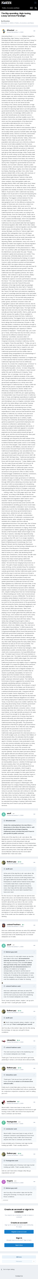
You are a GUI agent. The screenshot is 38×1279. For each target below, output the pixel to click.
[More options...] (34, 31)
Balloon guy (11, 862)
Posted (15, 32)
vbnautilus (11, 1040)
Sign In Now (19, 1245)
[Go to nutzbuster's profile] (4, 1102)
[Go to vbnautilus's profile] (4, 1041)
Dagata (10, 1181)
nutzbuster (11, 1101)
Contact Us (19, 1276)
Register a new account (19, 1232)
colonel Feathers (13, 924)
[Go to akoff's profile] (4, 814)
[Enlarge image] (2, 983)
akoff (9, 813)
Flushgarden (12, 1122)
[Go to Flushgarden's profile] (4, 1123)
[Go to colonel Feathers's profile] (4, 925)
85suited (6, 21)
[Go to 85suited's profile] (4, 31)
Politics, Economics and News (24, 23)
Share (20, 1257)
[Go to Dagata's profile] (4, 1182)
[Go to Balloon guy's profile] (4, 863)
